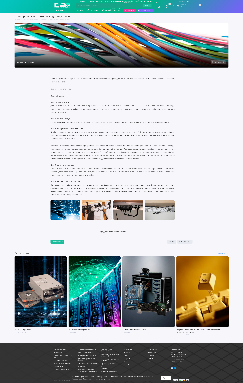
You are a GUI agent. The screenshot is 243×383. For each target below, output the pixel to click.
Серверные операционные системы (110, 367)
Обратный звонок (176, 356)
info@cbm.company (178, 354)
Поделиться (217, 62)
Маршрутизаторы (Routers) (86, 356)
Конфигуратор (146, 10)
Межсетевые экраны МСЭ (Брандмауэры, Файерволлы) (87, 370)
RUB (183, 1)
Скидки (107, 10)
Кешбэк (131, 10)
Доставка (91, 1)
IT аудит (127, 359)
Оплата (82, 1)
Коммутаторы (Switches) (85, 352)
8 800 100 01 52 (141, 1)
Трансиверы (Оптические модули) (86, 359)
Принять (166, 378)
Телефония (81, 366)
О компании (152, 352)
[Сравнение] (167, 5)
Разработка (128, 365)
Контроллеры (58, 366)
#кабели (22, 28)
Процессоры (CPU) (60, 360)
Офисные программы (108, 364)
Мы (77, 1)
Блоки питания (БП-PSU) (62, 363)
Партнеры (94, 10)
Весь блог (222, 253)
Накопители (58, 352)
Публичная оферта (154, 362)
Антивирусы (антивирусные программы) (110, 355)
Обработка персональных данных (96, 379)
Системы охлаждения (61, 370)
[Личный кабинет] (162, 5)
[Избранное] (172, 5)
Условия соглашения (155, 365)
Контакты (99, 1)
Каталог (61, 10)
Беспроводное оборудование (87, 363)
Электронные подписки (109, 372)
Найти (147, 5)
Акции (119, 10)
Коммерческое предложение (117, 1)
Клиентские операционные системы (110, 360)
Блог (81, 10)
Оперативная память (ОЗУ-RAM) (63, 356)
